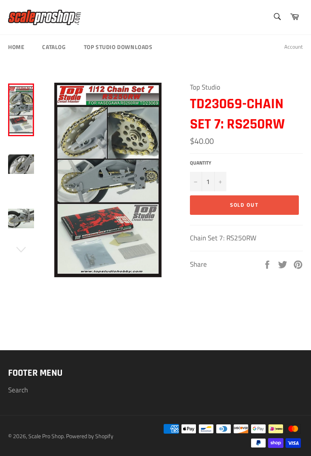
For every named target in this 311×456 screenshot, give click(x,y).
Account (293, 47)
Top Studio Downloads (118, 47)
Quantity (200, 163)
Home (16, 47)
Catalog (54, 47)
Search (18, 390)
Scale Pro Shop (46, 436)
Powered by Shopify (89, 436)
